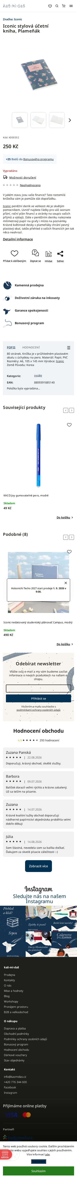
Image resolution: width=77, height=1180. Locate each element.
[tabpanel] (38, 470)
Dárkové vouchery (15, 1055)
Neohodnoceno (30, 185)
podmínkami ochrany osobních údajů (38, 710)
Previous (66, 410)
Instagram (10, 1092)
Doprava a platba (15, 1028)
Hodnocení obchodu (38, 730)
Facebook (10, 1087)
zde (47, 1154)
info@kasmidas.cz (15, 1077)
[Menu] (71, 6)
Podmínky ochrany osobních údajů (25, 1039)
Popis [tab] (11, 347)
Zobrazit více (38, 866)
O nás (7, 985)
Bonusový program (16, 1044)
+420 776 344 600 (15, 1082)
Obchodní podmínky (16, 1034)
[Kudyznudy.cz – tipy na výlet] (38, 1138)
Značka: (12, 19)
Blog (6, 996)
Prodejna (9, 975)
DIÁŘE (38, 376)
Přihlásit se (38, 698)
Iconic (7, 206)
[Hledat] (57, 6)
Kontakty (9, 980)
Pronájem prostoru (16, 1007)
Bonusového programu (38, 159)
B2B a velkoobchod (16, 1012)
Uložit (39, 273)
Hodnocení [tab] (31, 347)
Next (72, 410)
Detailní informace (18, 239)
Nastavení (39, 1161)
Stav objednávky (14, 1060)
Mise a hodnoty (13, 991)
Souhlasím (38, 1171)
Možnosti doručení (22, 177)
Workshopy (11, 1001)
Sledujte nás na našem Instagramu (39, 899)
